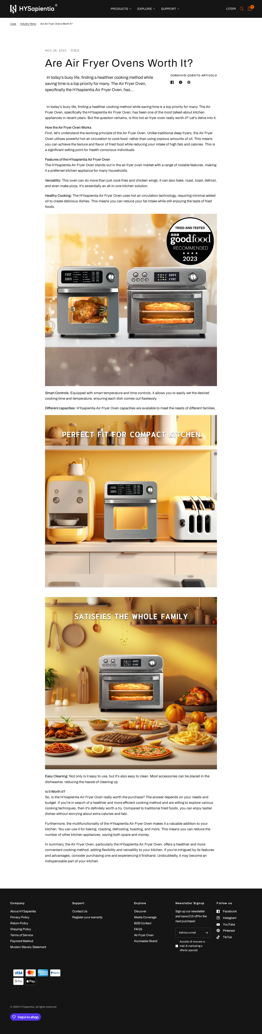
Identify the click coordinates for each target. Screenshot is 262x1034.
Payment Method (21, 941)
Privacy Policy (19, 917)
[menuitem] (121, 8)
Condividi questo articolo (194, 75)
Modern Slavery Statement (28, 947)
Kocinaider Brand (145, 941)
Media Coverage (145, 917)
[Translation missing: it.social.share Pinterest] (189, 82)
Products (119, 8)
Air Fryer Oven (144, 935)
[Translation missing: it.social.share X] (181, 82)
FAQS (138, 929)
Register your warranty (87, 917)
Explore (144, 8)
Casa (13, 23)
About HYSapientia (23, 911)
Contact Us (79, 911)
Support (168, 8)
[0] (249, 9)
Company (17, 903)
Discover (140, 911)
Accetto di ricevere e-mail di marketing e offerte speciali (193, 946)
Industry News (28, 23)
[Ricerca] (242, 9)
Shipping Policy (20, 929)
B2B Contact (142, 923)
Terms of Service (21, 935)
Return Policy (19, 923)
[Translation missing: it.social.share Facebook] (173, 82)
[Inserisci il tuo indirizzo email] (206, 933)
